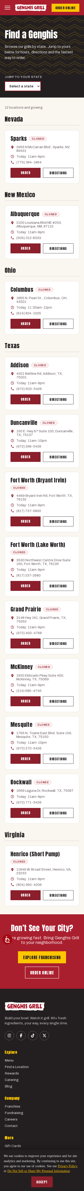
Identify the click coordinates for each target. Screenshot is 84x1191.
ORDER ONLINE (65, 8)
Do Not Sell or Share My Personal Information (38, 1171)
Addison (19, 365)
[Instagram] (9, 1035)
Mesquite (21, 725)
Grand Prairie (25, 609)
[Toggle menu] (7, 7)
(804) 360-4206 (29, 885)
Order (25, 172)
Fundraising (14, 1113)
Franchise (12, 1106)
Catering (12, 1080)
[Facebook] (21, 1035)
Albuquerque (25, 214)
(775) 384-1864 (29, 162)
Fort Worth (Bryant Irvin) (38, 480)
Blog (8, 1086)
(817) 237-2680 (28, 575)
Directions (58, 173)
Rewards (12, 1073)
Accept (42, 1182)
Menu (9, 1060)
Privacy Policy (67, 1166)
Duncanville (24, 423)
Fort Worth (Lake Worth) (37, 545)
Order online (42, 973)
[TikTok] (32, 1035)
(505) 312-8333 (28, 238)
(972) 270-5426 (29, 748)
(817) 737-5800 (28, 511)
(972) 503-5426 (29, 389)
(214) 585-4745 (29, 691)
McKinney (21, 667)
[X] (44, 1035)
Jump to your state (23, 77)
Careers (11, 1119)
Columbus (21, 289)
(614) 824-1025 (28, 313)
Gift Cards (13, 1146)
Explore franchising (42, 958)
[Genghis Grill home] (31, 8)
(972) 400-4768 (29, 633)
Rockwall (21, 782)
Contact (11, 1126)
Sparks (18, 139)
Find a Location (17, 1067)
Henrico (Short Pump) (35, 854)
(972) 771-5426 (29, 802)
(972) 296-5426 (28, 446)
